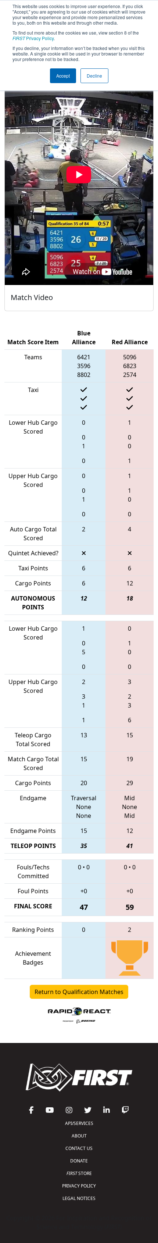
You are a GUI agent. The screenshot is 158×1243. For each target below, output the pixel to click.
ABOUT (79, 1136)
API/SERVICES (79, 1123)
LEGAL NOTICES (79, 1198)
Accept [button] (63, 75)
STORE (79, 1173)
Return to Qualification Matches (79, 992)
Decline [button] (94, 75)
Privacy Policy (33, 38)
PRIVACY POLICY (79, 1186)
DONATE (79, 1161)
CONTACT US (79, 1148)
